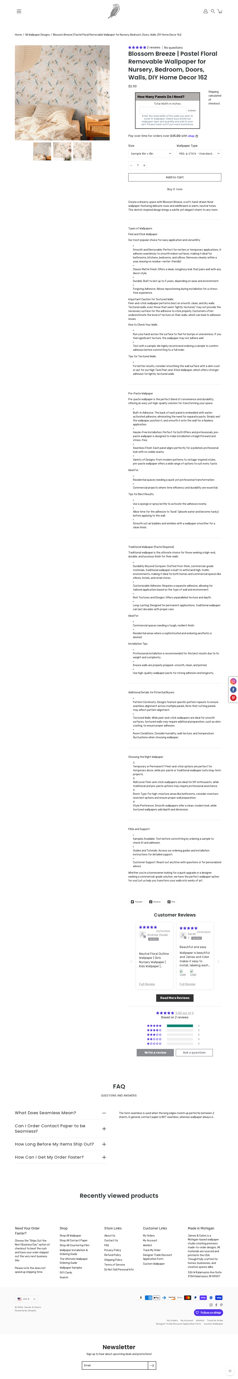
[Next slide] (218, 961)
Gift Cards (66, 1272)
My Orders (149, 1235)
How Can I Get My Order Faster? (49, 1157)
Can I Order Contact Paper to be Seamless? (50, 1128)
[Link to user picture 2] (194, 973)
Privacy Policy (112, 1250)
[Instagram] (211, 1304)
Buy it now (175, 189)
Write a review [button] (155, 1052)
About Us (109, 1235)
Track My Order (152, 1250)
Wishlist (147, 1245)
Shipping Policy (113, 1260)
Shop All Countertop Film (74, 1245)
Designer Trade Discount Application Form (178, 1323)
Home (18, 34)
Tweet (138, 901)
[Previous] (18, 93)
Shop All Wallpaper (70, 1235)
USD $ (26, 1299)
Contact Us (111, 1240)
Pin (173, 901)
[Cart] (220, 11)
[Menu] (19, 11)
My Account (150, 1240)
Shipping (213, 91)
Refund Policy (112, 1255)
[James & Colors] (119, 11)
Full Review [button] (147, 984)
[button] (213, 11)
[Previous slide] (131, 961)
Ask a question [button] (194, 1052)
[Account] (206, 11)
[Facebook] (216, 1304)
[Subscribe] (152, 1365)
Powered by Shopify (25, 1310)
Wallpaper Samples (71, 1267)
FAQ (106, 1245)
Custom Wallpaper (154, 1263)
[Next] (106, 93)
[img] (148, 927)
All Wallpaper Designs (37, 34)
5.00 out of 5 (185, 1013)
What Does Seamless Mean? (45, 1113)
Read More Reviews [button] (174, 998)
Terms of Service (114, 1264)
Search (64, 1277)
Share (157, 901)
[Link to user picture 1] (184, 973)
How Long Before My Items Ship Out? (54, 1144)
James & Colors (32, 1307)
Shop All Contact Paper (74, 1240)
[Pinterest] (221, 1304)
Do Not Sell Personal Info (119, 1269)
